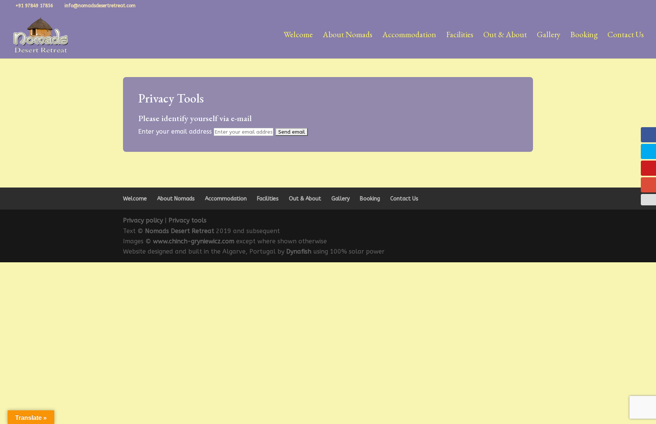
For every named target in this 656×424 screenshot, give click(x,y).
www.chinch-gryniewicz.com (193, 241)
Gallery (548, 35)
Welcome (298, 35)
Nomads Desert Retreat (179, 231)
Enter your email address (175, 131)
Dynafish (299, 251)
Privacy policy (143, 220)
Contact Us (625, 35)
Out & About (505, 35)
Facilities (459, 35)
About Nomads (347, 35)
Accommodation (409, 35)
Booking (584, 35)
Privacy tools (188, 220)
